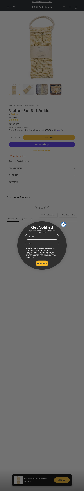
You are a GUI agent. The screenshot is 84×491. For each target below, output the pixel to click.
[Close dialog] (63, 224)
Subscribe (42, 263)
